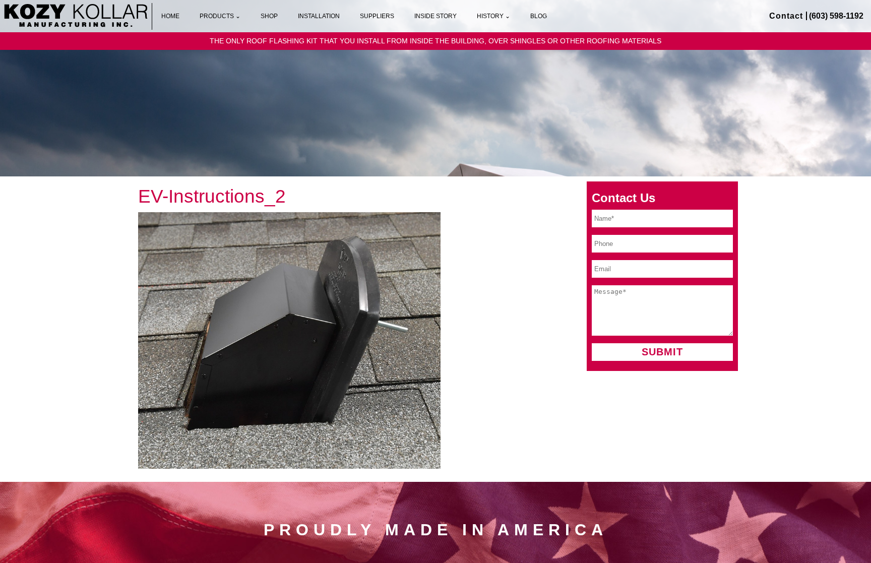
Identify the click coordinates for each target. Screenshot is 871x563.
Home (170, 16)
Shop (269, 16)
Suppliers (377, 16)
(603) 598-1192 (836, 16)
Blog (538, 16)
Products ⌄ (220, 16)
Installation (319, 16)
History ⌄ (493, 16)
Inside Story (435, 16)
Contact (786, 16)
